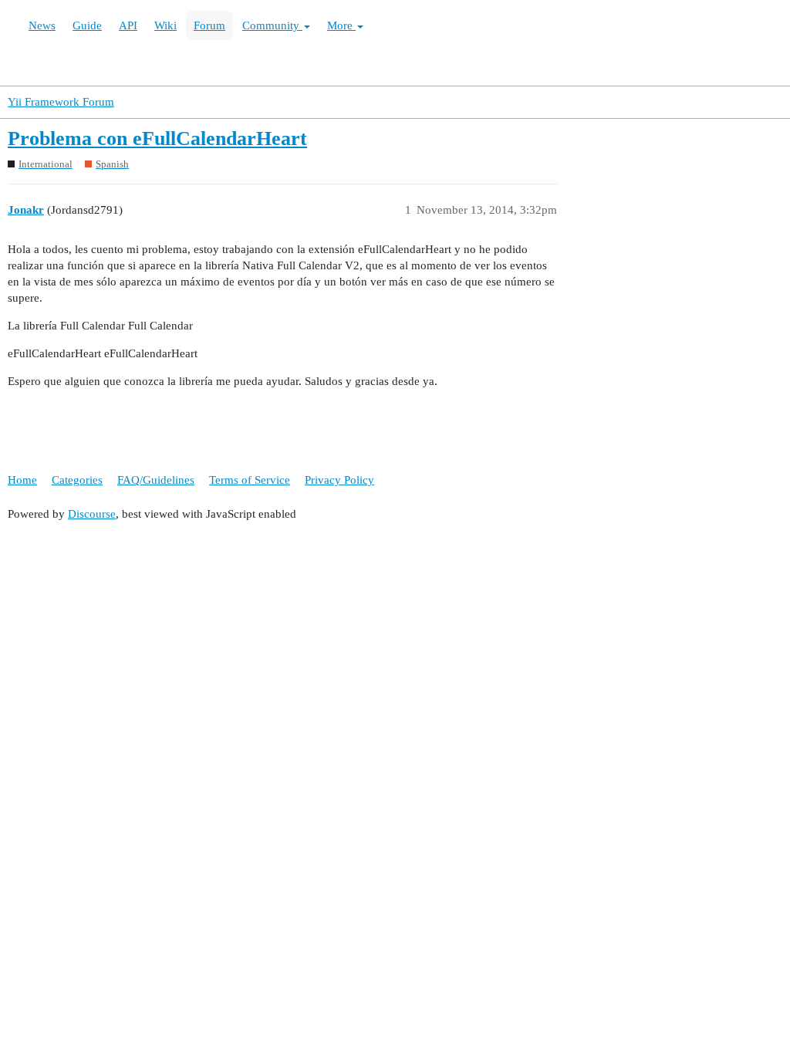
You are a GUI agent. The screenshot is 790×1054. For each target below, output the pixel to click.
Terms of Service (249, 480)
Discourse (92, 514)
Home (22, 480)
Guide (87, 25)
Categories (77, 480)
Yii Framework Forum (61, 102)
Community (272, 25)
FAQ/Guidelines (155, 480)
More (341, 25)
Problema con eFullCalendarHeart (157, 138)
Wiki (165, 25)
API (128, 25)
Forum (209, 25)
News (42, 25)
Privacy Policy (339, 480)
